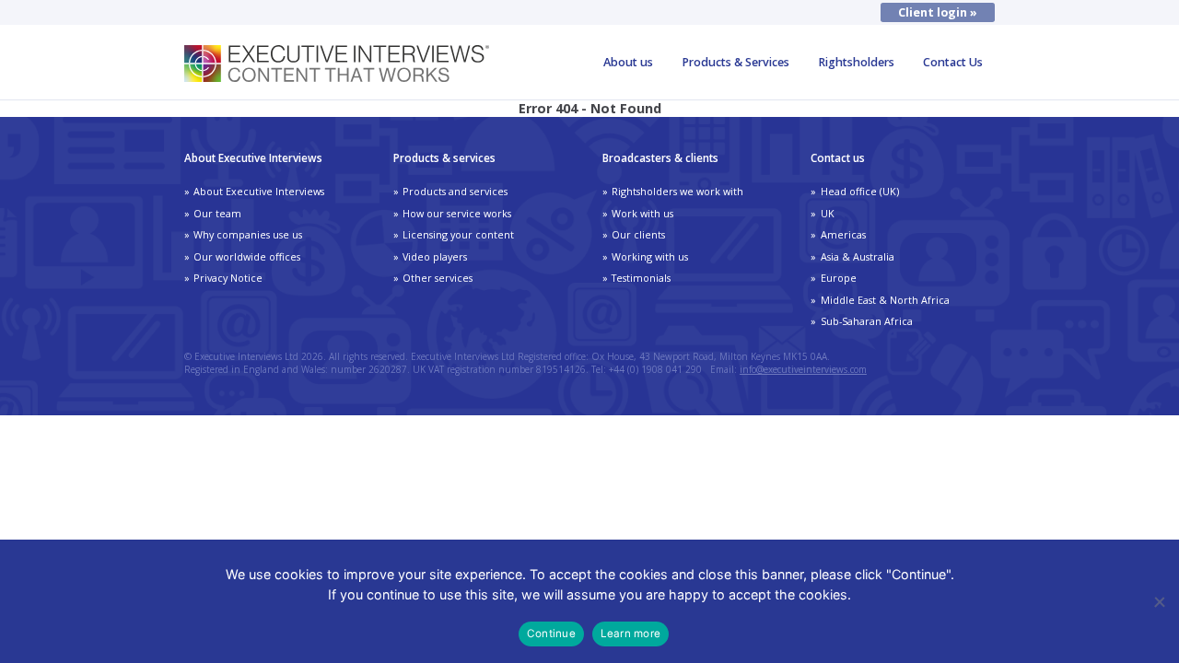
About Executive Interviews (258, 191)
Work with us (642, 213)
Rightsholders (856, 62)
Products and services (455, 191)
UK (828, 213)
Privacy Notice (228, 278)
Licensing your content (458, 234)
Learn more (630, 633)
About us (628, 62)
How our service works (457, 213)
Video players (435, 256)
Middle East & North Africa (885, 300)
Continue (551, 633)
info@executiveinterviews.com (803, 369)
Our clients (638, 234)
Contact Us (953, 62)
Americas (843, 234)
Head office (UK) (860, 191)
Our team (217, 213)
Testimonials (641, 278)
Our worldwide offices (246, 256)
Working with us (650, 256)
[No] (1158, 601)
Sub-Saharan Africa (867, 321)
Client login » (937, 12)
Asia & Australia (857, 256)
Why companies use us (247, 234)
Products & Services (735, 62)
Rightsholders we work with (677, 191)
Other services (438, 278)
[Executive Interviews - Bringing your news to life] (336, 77)
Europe (839, 278)
